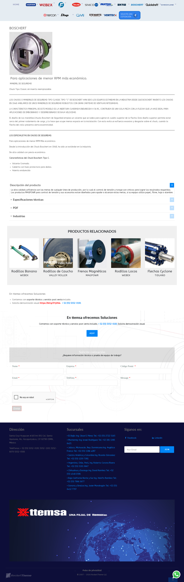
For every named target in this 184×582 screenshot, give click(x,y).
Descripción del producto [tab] (25, 185)
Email (15, 378)
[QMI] (80, 15)
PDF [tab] (15, 208)
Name (15, 366)
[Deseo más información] (176, 574)
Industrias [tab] (18, 216)
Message (124, 378)
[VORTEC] (111, 15)
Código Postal (127, 366)
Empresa (70, 366)
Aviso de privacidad (92, 570)
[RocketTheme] (18, 575)
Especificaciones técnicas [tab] (27, 199)
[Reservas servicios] (130, 15)
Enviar (17, 408)
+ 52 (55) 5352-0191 (71, 303)
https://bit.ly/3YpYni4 (50, 303)
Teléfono (70, 378)
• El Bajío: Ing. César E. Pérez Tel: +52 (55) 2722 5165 (91, 436)
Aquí (92, 333)
